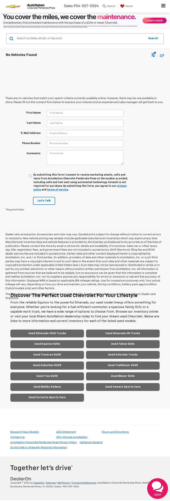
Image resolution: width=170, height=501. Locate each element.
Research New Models (24, 432)
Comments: (34, 153)
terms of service (57, 190)
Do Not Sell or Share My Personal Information (38, 447)
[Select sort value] (161, 55)
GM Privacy (64, 483)
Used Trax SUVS (47, 376)
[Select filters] (153, 55)
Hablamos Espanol (91, 442)
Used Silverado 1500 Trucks (47, 333)
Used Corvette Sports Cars (47, 397)
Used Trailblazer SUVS (123, 365)
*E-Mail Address (30, 133)
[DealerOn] (21, 478)
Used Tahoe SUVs (123, 344)
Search (153, 38)
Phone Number (31, 143)
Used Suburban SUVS (47, 365)
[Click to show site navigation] (163, 6)
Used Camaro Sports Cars (123, 387)
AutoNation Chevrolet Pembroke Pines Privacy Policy (43, 442)
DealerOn (39, 483)
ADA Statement (66, 432)
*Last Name (33, 123)
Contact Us (17, 437)
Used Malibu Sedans (47, 387)
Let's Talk (44, 200)
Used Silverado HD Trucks (123, 333)
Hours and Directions (115, 432)
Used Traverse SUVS (47, 354)
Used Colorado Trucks (123, 354)
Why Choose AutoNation (71, 437)
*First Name (33, 113)
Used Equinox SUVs (47, 344)
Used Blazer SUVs (123, 376)
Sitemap (51, 483)
